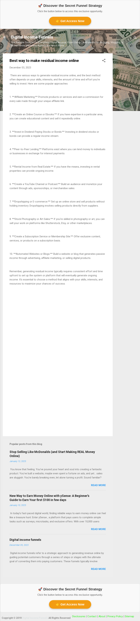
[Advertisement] (126, 104)
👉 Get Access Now (70, 21)
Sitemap (129, 616)
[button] (104, 61)
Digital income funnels (25, 539)
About (102, 616)
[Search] (135, 38)
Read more (98, 485)
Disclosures (79, 616)
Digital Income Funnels (32, 37)
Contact (92, 616)
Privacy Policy (115, 616)
